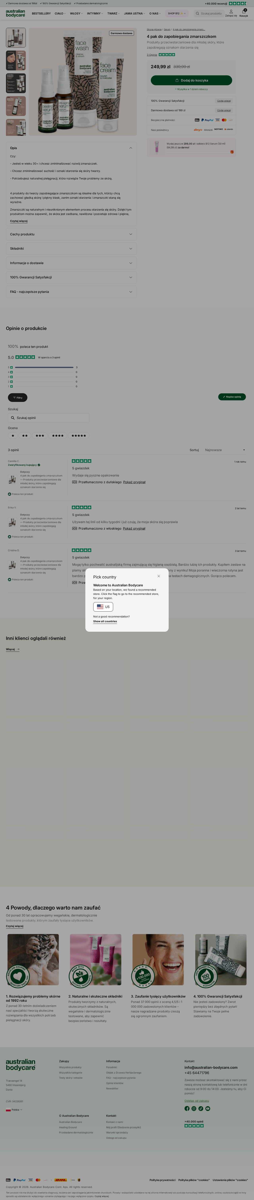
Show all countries (105, 621)
